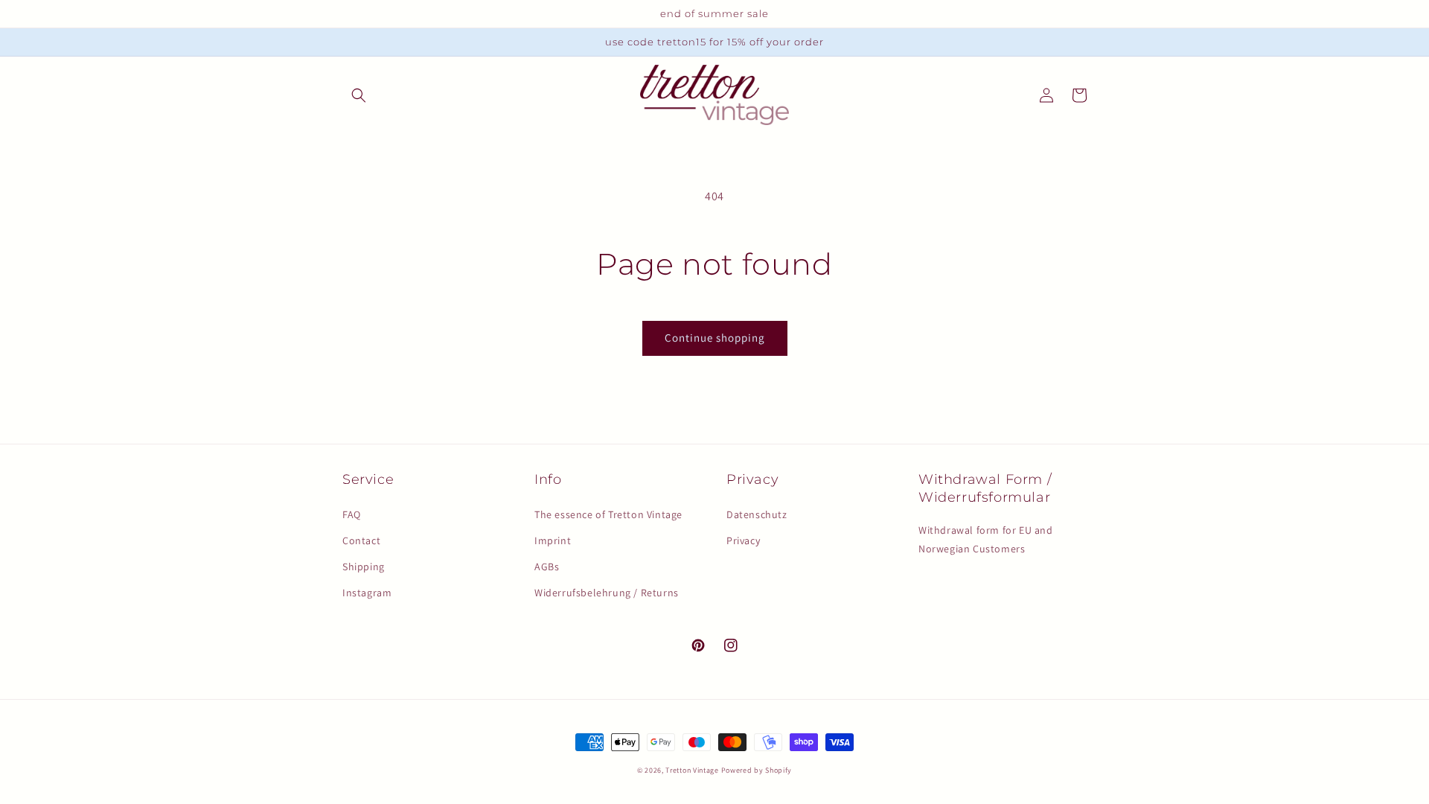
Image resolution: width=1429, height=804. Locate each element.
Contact (361, 540)
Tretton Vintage (692, 770)
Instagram (366, 592)
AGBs (546, 566)
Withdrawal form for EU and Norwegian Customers (985, 539)
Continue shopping (715, 338)
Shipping (363, 566)
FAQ (351, 514)
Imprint (552, 540)
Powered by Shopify (757, 770)
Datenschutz (756, 514)
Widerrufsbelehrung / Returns (606, 592)
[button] (358, 95)
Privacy (743, 540)
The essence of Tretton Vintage (608, 514)
